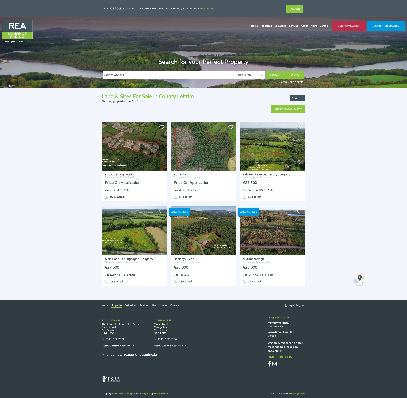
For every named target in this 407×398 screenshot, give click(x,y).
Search (275, 74)
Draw (295, 74)
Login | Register (296, 305)
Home (254, 26)
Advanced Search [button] (292, 82)
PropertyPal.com (297, 393)
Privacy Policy (146, 393)
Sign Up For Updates (386, 26)
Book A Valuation (349, 26)
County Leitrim (114, 74)
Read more (207, 8)
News (314, 26)
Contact (324, 26)
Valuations (280, 26)
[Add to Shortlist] (161, 128)
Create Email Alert (288, 109)
